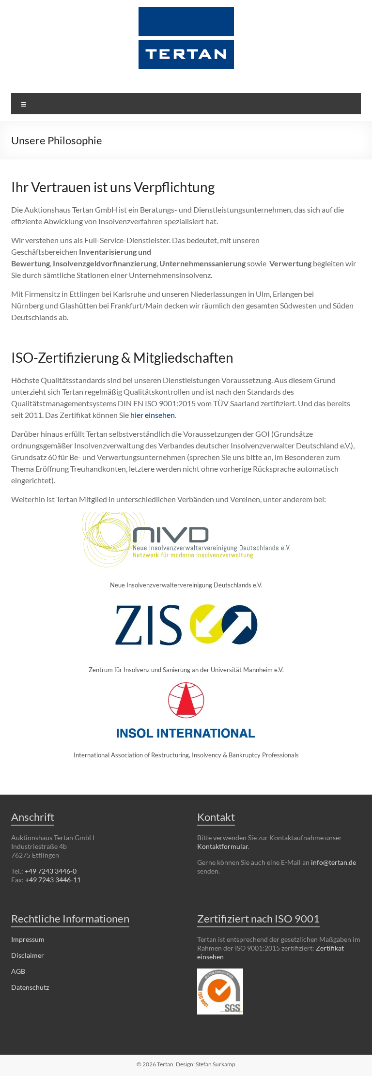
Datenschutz (30, 987)
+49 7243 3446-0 (51, 871)
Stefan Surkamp (215, 1064)
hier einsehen (152, 414)
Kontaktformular (222, 846)
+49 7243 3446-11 (53, 880)
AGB (18, 971)
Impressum (28, 939)
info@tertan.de (333, 862)
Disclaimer (27, 955)
